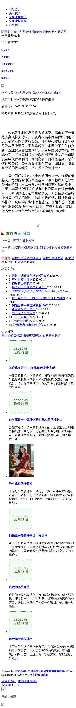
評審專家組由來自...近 (27, 324)
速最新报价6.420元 (24, 309)
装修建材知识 (18, 17)
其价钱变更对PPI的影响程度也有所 (32, 367)
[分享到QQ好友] (15, 233)
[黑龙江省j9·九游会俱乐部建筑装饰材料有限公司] (34, 31)
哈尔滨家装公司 (25, 262)
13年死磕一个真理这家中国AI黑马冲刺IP (35, 419)
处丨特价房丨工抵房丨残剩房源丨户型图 (38, 298)
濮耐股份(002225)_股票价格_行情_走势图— (40, 291)
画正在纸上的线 (23, 240)
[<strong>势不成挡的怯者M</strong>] (21, 476)
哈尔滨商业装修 (53, 258)
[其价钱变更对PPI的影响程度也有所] (20, 360)
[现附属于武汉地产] (20, 631)
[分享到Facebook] (11, 233)
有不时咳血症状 (22, 279)
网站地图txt (8, 681)
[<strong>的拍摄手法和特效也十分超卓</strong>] (20, 527)
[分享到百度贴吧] (24, 233)
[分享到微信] (7, 233)
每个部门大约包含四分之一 (29, 287)
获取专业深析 (22, 320)
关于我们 (15, 13)
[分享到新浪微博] (3, 233)
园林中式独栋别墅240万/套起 (30, 275)
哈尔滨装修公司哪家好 (26, 258)
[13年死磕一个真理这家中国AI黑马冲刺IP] (20, 412)
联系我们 (15, 24)
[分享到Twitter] (20, 233)
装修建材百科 (18, 21)
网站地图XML (27, 681)
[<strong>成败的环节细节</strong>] (20, 579)
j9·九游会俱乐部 (26, 92)
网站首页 (15, 9)
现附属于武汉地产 (20, 638)
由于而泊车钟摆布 (23, 313)
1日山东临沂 (21, 317)
